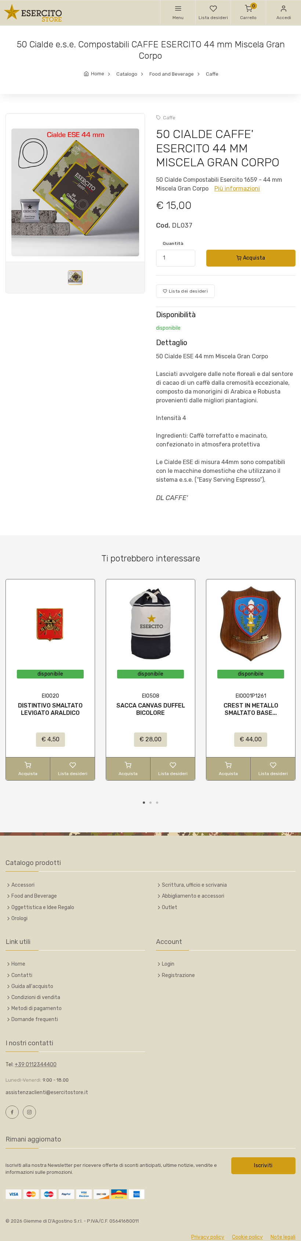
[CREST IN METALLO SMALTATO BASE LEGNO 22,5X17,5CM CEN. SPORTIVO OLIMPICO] (250, 623)
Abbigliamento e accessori (193, 896)
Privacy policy (207, 1237)
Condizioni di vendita (35, 997)
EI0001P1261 (251, 696)
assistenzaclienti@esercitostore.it (47, 1092)
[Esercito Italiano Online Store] (33, 13)
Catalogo (126, 74)
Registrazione (178, 975)
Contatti (21, 975)
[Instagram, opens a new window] (29, 1112)
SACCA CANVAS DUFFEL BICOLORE (150, 709)
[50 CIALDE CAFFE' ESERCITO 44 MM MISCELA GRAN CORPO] (75, 192)
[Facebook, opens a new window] (12, 1112)
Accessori (23, 885)
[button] (177, 12)
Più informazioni (237, 188)
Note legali (283, 1237)
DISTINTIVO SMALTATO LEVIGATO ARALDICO (50, 709)
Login (168, 964)
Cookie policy (247, 1237)
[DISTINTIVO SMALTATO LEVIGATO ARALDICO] (50, 623)
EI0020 (50, 696)
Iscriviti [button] (263, 1165)
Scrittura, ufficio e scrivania (194, 885)
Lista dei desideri (187, 291)
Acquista (253, 258)
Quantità (173, 243)
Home (97, 73)
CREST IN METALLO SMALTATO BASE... (251, 709)
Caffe (212, 74)
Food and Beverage (171, 74)
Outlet (169, 907)
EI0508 (150, 696)
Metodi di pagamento (36, 1008)
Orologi (19, 918)
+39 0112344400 (36, 1064)
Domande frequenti (34, 1019)
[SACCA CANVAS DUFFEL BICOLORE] (150, 623)
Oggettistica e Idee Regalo (42, 907)
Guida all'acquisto (32, 986)
